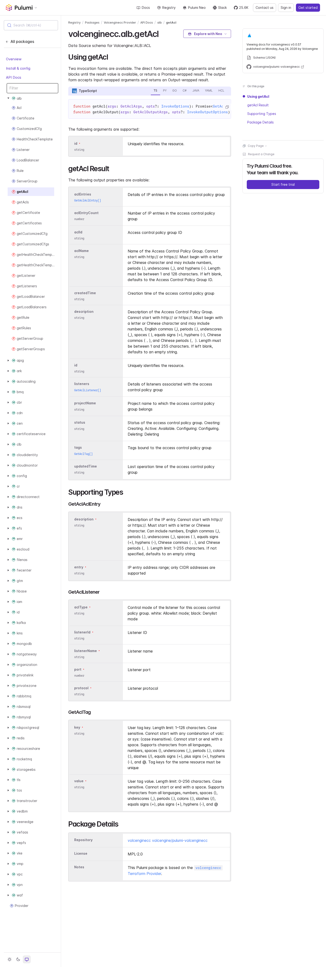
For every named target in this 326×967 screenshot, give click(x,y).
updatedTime (85, 466)
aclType (81, 607)
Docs (146, 7)
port (77, 669)
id (75, 143)
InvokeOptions (175, 106)
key (77, 727)
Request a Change (261, 154)
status (79, 423)
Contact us (264, 7)
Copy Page (256, 146)
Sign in (286, 7)
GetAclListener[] (87, 390)
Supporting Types (261, 114)
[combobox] (31, 25)
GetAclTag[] (83, 453)
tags (78, 448)
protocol (81, 688)
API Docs (13, 77)
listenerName (85, 651)
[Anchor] (163, 33)
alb (159, 22)
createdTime (85, 293)
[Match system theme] (27, 959)
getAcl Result (258, 105)
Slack (222, 7)
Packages (92, 22)
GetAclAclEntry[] (87, 200)
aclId (78, 232)
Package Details (260, 122)
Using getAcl (258, 96)
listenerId (82, 632)
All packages (22, 41)
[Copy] (227, 107)
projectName (85, 403)
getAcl (171, 22)
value (79, 781)
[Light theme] (9, 959)
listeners (81, 384)
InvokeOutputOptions (207, 112)
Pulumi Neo (197, 7)
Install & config (18, 68)
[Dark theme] (18, 959)
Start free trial (283, 184)
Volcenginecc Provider (120, 22)
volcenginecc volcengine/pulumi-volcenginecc (168, 840)
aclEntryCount (86, 213)
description (84, 311)
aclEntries (82, 194)
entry (78, 567)
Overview (13, 59)
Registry (169, 7)
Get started (308, 7)
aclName (81, 251)
